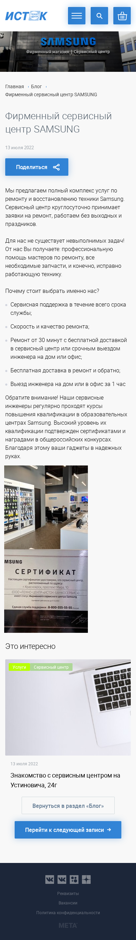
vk (49, 879)
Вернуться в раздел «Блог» (68, 806)
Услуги (19, 667)
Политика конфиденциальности (68, 912)
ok (74, 879)
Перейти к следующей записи (64, 830)
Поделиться (31, 167)
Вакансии (68, 902)
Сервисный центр (51, 667)
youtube (86, 879)
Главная (14, 86)
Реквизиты (68, 893)
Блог (36, 86)
